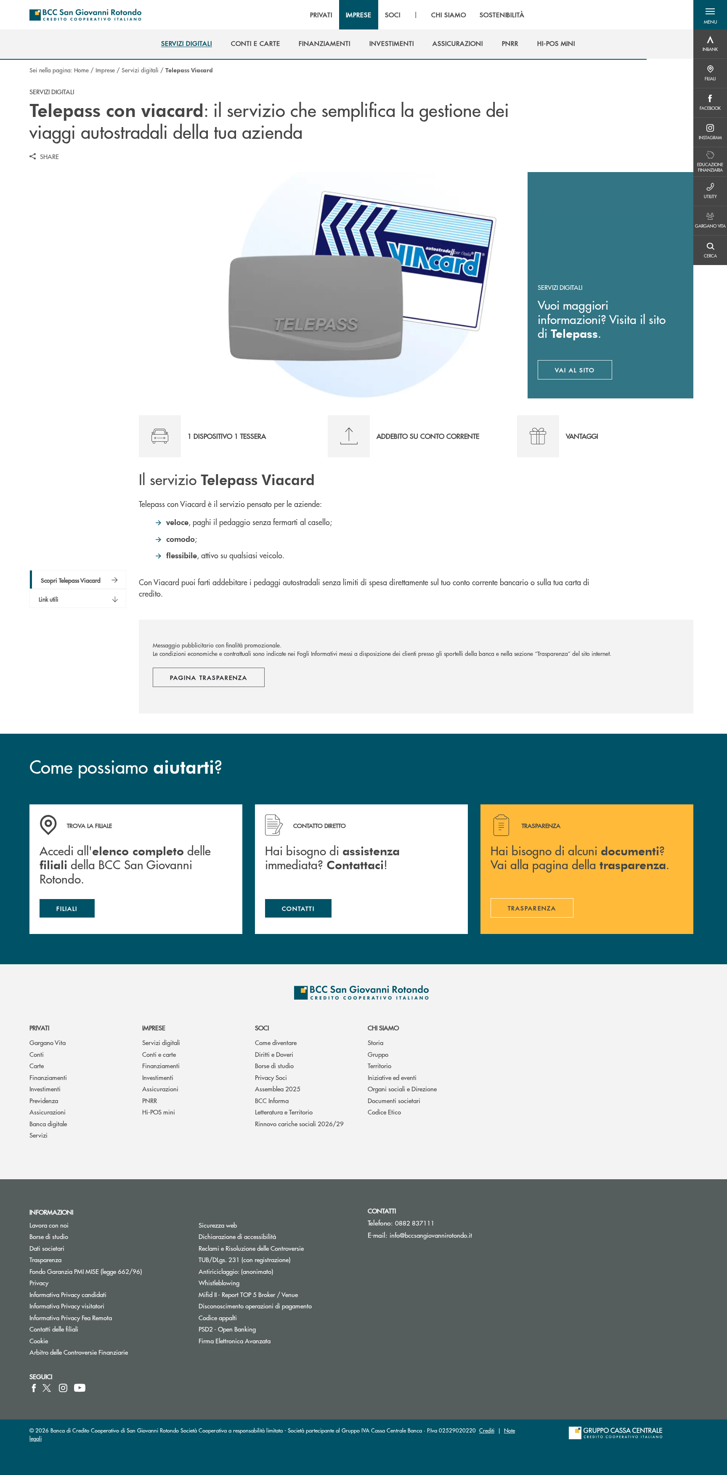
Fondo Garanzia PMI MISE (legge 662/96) (107, 1271)
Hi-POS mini (158, 1111)
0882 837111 (415, 1222)
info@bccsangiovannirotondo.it (431, 1235)
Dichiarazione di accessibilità (237, 1236)
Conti (36, 1054)
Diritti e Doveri (274, 1054)
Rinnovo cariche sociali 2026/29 (299, 1123)
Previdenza (43, 1100)
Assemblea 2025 (277, 1088)
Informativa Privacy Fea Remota (70, 1317)
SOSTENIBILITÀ (502, 15)
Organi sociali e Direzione (402, 1088)
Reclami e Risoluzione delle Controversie (251, 1248)
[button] (710, 14)
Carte (36, 1065)
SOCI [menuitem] (393, 15)
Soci (262, 1027)
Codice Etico (384, 1111)
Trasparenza (45, 1259)
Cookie (38, 1340)
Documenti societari (394, 1100)
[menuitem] (186, 43)
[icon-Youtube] (80, 1388)
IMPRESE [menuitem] (359, 15)
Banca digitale (48, 1123)
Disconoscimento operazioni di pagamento (255, 1305)
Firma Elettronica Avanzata (235, 1340)
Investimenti (45, 1088)
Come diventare (276, 1042)
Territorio (379, 1065)
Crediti (486, 1430)
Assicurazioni (47, 1111)
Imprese (105, 70)
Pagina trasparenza (208, 677)
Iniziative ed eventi (392, 1077)
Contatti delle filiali (53, 1328)
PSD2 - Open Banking (259, 1328)
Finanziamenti (48, 1077)
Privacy (38, 1282)
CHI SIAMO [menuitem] (448, 15)
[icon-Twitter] (47, 1388)
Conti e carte (159, 1054)
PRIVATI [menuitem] (321, 15)
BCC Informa (272, 1100)
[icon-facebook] (34, 1388)
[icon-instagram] (63, 1388)
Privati (39, 1027)
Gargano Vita (47, 1042)
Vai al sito (584, 372)
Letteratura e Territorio (284, 1111)
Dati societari (46, 1248)
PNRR (149, 1100)
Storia (375, 1042)
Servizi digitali (140, 70)
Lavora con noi (49, 1224)
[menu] (417, 14)
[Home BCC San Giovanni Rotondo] (85, 14)
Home (81, 70)
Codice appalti (218, 1317)
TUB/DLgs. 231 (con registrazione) (244, 1259)
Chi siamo (383, 1027)
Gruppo (378, 1054)
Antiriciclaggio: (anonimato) (236, 1271)
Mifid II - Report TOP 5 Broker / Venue (248, 1294)
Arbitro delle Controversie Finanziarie (107, 1352)
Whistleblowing (219, 1282)
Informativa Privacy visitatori (66, 1305)
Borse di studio (274, 1065)
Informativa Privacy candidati (67, 1294)
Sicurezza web (218, 1224)
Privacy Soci (271, 1077)
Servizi (38, 1134)
